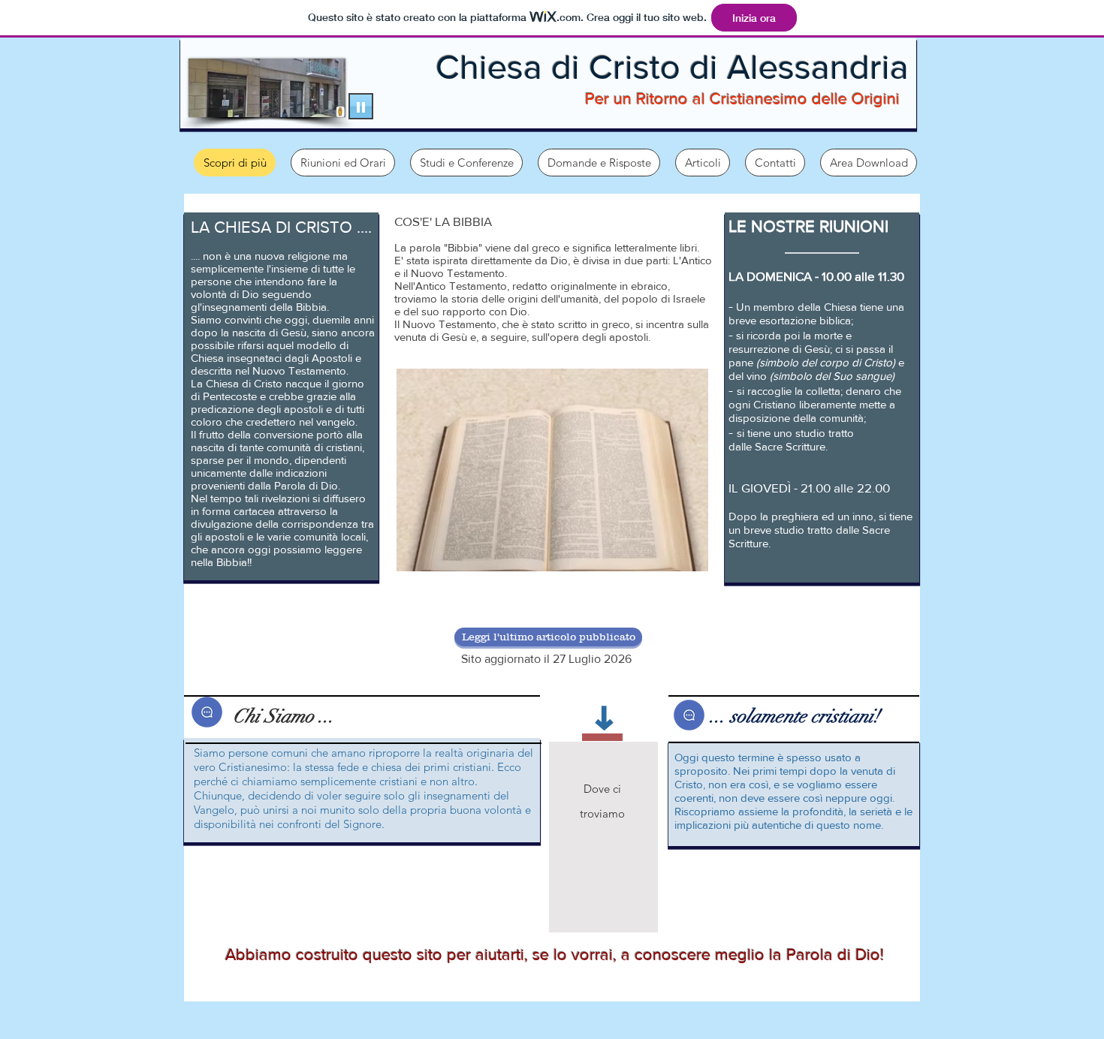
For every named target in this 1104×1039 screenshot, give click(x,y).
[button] (599, 162)
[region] (603, 837)
